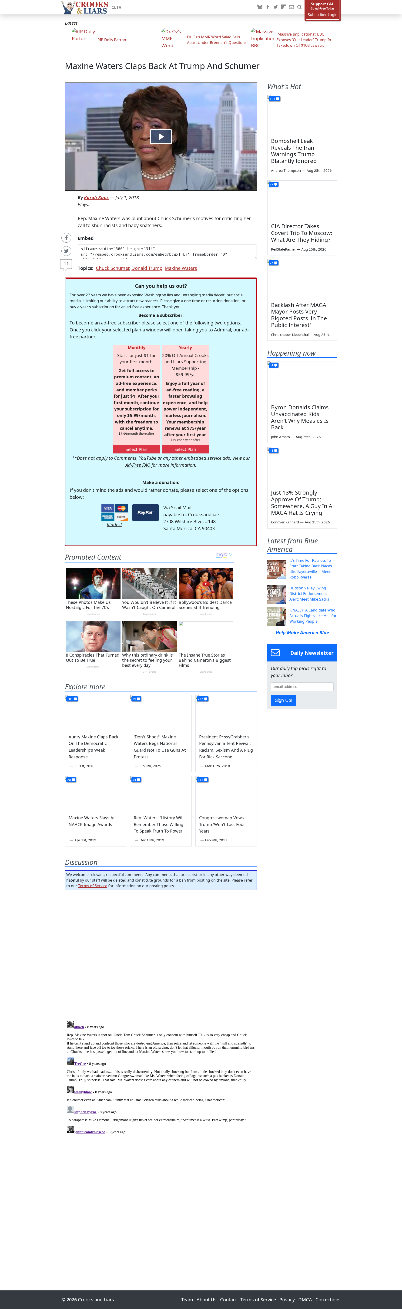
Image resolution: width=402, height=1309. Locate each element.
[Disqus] (161, 1077)
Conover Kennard (285, 522)
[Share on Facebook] (66, 238)
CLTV (116, 7)
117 (200, 779)
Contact (228, 1299)
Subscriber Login (323, 15)
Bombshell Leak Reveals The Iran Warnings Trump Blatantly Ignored (294, 151)
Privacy (287, 1299)
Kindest (114, 524)
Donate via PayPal (145, 512)
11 (66, 264)
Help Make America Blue (302, 632)
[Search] (299, 7)
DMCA (305, 1299)
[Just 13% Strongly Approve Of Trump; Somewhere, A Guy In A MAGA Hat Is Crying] (302, 466)
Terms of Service (92, 885)
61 (271, 365)
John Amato (280, 436)
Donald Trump (146, 268)
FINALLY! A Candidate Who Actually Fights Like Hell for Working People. (313, 616)
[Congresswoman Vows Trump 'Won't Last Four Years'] (226, 793)
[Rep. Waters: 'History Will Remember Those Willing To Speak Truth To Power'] (160, 793)
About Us (207, 1299)
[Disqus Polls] (161, 954)
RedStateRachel (283, 249)
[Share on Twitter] (66, 251)
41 (271, 450)
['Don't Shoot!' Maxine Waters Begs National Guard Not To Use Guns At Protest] (160, 712)
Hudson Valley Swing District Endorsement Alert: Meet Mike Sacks (309, 593)
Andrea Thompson (286, 170)
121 (272, 98)
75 (134, 699)
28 (69, 779)
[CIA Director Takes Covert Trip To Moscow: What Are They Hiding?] (302, 200)
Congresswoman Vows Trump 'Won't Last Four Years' (222, 824)
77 (271, 184)
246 (200, 699)
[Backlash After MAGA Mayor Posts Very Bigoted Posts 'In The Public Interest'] (302, 278)
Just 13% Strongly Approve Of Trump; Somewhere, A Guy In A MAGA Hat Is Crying (301, 502)
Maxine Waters (181, 268)
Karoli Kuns (96, 197)
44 (134, 779)
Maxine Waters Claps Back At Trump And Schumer (162, 66)
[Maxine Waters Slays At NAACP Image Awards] (95, 793)
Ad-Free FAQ (137, 465)
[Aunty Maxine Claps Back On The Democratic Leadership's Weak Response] (95, 712)
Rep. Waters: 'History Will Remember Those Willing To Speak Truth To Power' (159, 824)
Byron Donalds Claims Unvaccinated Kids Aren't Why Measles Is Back (300, 417)
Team (187, 1299)
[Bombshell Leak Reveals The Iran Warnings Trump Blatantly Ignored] (302, 114)
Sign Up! (283, 700)
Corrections (328, 1299)
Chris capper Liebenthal (290, 334)
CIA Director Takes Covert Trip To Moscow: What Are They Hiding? (301, 232)
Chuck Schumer (112, 268)
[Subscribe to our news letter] (291, 7)
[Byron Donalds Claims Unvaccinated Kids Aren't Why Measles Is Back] (302, 380)
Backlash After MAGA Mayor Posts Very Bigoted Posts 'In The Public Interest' (299, 315)
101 (70, 699)
